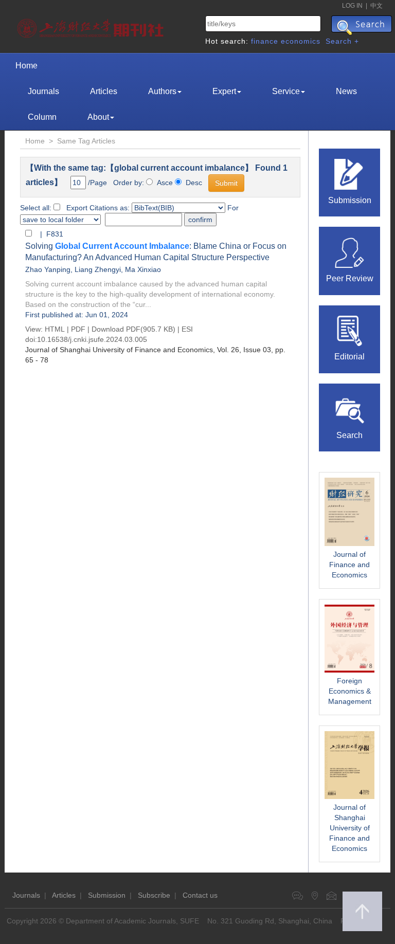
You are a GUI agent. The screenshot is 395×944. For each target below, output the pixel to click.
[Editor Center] (349, 330)
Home (26, 65)
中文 (376, 5)
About (98, 117)
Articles (103, 91)
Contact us (200, 895)
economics (300, 41)
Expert (224, 91)
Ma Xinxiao (143, 269)
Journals (43, 91)
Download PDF (116, 329)
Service (286, 91)
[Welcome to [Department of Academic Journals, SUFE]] (91, 26)
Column (42, 117)
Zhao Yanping (47, 269)
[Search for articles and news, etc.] (349, 408)
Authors (162, 91)
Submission (349, 200)
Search (349, 435)
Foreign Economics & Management (349, 691)
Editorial (349, 356)
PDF (78, 329)
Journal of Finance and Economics (349, 564)
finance (264, 41)
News (346, 91)
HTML (55, 329)
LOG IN (352, 5)
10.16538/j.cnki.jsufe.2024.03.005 (92, 339)
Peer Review (349, 278)
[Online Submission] (349, 173)
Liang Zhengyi (98, 269)
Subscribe (154, 895)
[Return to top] (362, 911)
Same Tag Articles (86, 141)
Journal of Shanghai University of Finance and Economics (349, 827)
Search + (342, 41)
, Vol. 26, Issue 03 (148, 350)
